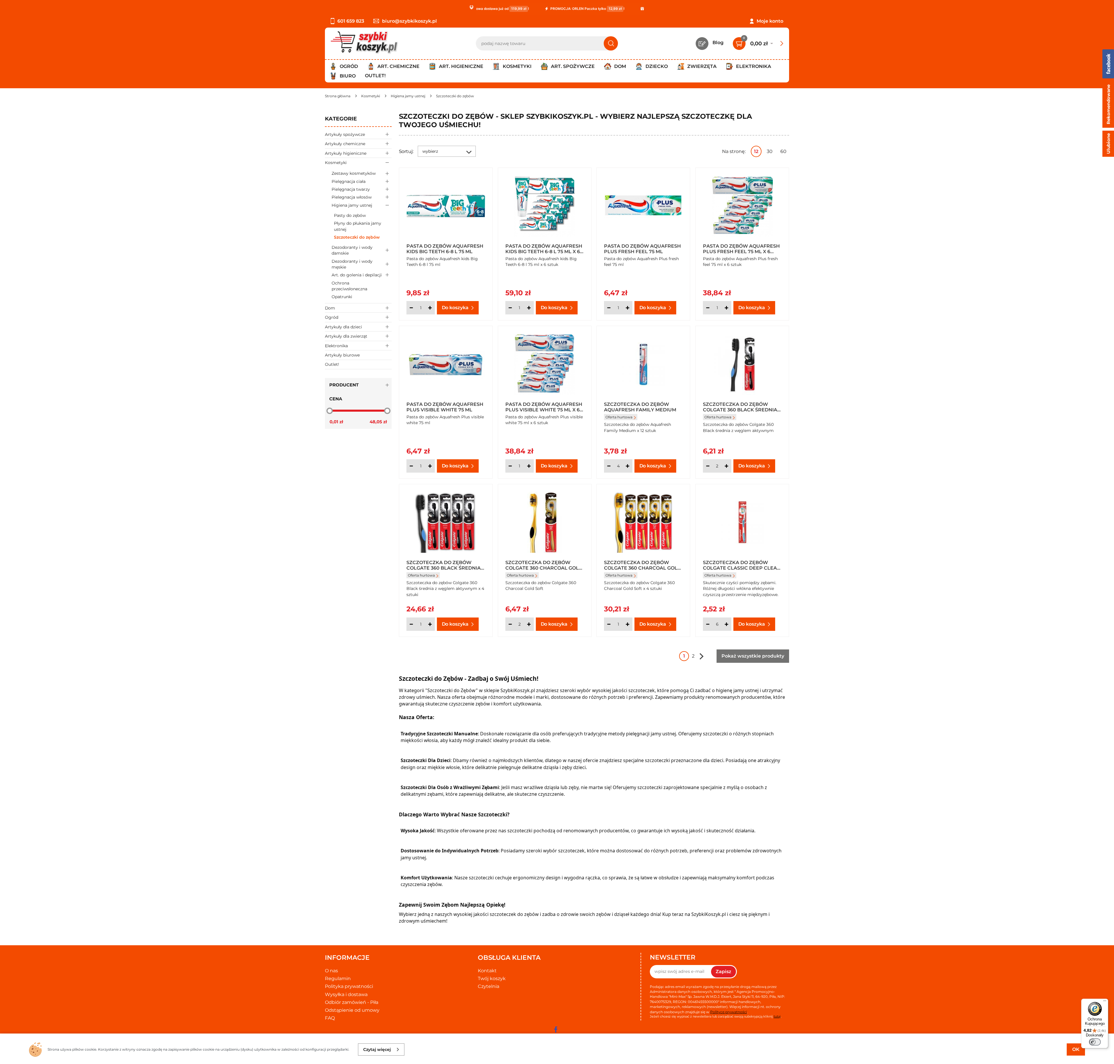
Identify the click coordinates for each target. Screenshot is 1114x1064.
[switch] (1095, 1041)
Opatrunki (342, 296)
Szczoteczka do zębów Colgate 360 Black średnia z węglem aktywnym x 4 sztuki (443, 565)
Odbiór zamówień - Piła (351, 1002)
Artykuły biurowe (342, 355)
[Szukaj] (611, 43)
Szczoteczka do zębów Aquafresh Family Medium (640, 407)
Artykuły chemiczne (345, 143)
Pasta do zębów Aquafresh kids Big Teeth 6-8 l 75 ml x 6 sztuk (543, 248)
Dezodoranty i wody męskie (352, 264)
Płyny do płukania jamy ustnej (357, 226)
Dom (330, 308)
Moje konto (770, 21)
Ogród (331, 317)
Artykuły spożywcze (345, 134)
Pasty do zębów (350, 215)
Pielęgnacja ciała (349, 181)
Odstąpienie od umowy (352, 1010)
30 (770, 151)
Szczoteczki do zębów (357, 237)
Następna (701, 656)
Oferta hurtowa (618, 417)
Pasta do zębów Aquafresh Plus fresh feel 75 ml (642, 248)
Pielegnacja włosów (352, 197)
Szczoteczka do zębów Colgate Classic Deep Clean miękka (742, 565)
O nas (331, 970)
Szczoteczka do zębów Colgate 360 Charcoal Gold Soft (544, 565)
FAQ (330, 1018)
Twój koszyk (492, 978)
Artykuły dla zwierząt (346, 336)
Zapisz (723, 971)
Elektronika (336, 345)
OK (1075, 1049)
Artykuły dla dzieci (343, 327)
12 (756, 151)
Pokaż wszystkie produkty (752, 656)
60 (783, 151)
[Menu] (1104, 1002)
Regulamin (338, 978)
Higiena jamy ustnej (352, 205)
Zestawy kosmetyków (354, 173)
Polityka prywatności (349, 986)
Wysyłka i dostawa (346, 994)
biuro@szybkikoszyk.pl (409, 21)
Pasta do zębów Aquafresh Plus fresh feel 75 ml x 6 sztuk (741, 248)
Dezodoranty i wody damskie (352, 250)
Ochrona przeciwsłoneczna (349, 285)
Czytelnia (488, 986)
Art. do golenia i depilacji (357, 275)
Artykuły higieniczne (345, 153)
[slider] (329, 410)
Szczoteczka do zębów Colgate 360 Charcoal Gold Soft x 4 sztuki (642, 565)
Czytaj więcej (377, 1049)
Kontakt (487, 970)
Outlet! (375, 75)
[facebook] (555, 1029)
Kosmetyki (336, 162)
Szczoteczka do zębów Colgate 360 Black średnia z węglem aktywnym (740, 407)
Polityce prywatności (728, 1012)
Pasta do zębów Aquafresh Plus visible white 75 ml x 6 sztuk (543, 407)
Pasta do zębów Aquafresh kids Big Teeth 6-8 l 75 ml (444, 248)
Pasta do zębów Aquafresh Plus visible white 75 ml (444, 407)
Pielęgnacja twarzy (351, 189)
